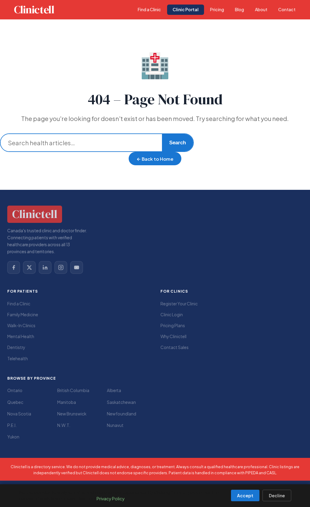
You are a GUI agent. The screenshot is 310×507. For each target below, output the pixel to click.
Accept (245, 495)
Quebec (15, 402)
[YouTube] (76, 267)
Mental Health (20, 336)
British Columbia (73, 390)
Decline (277, 495)
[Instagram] (60, 267)
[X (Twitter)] (29, 267)
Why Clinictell (173, 336)
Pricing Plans (172, 325)
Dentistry (16, 347)
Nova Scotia (19, 413)
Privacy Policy (110, 498)
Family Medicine (22, 314)
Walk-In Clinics (21, 325)
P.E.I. (12, 425)
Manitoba (66, 402)
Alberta (114, 390)
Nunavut (115, 425)
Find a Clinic (18, 303)
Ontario (14, 390)
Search (177, 143)
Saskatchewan (121, 402)
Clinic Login (171, 314)
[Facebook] (13, 267)
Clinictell (34, 9)
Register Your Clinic (179, 303)
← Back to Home (155, 159)
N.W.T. (63, 425)
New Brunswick (71, 413)
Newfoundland (121, 413)
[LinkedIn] (45, 267)
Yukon (13, 436)
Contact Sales (174, 347)
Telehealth (17, 358)
